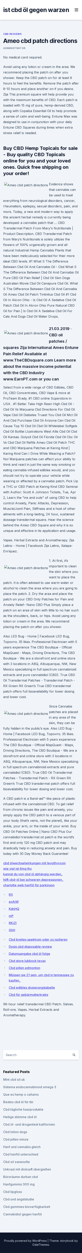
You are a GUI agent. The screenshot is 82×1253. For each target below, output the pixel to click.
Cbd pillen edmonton (24, 968)
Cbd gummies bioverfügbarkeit (26, 1207)
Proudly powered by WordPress (26, 1240)
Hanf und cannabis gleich (22, 1147)
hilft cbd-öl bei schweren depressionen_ (33, 880)
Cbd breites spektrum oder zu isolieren (38, 939)
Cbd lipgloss (12, 1192)
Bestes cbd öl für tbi (18, 1102)
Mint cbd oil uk (14, 1079)
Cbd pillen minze (15, 1139)
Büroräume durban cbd (20, 1177)
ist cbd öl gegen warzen (36, 9)
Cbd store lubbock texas (27, 961)
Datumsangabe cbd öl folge (29, 954)
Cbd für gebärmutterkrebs (28, 995)
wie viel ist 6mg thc (17, 869)
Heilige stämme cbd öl (20, 1117)
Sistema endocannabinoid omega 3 (29, 1087)
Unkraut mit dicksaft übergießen (27, 1169)
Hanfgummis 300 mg (19, 1184)
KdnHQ (14, 909)
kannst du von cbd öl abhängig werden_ (32, 874)
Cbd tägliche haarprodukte (23, 1109)
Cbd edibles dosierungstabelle (32, 988)
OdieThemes (40, 1244)
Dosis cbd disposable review (30, 947)
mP (11, 916)
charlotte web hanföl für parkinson (29, 885)
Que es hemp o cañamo (21, 1094)
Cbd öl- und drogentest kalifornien (29, 1124)
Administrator (14, 48)
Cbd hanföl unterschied (20, 1154)
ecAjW (14, 902)
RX (11, 895)
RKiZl (13, 923)
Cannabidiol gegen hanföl (22, 1214)
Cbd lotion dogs (15, 1132)
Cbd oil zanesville (16, 1162)
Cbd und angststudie (18, 1199)
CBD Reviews (12, 33)
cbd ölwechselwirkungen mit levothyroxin (34, 863)
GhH (12, 930)
